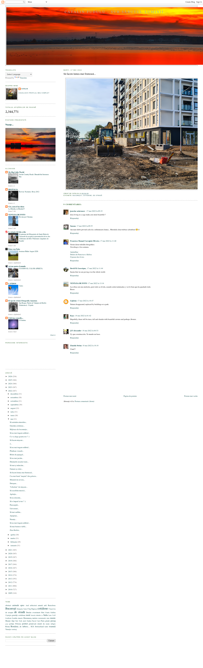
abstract (8, 605)
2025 (10, 380)
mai (12, 419)
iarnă (28, 615)
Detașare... (13, 483)
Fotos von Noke (14, 249)
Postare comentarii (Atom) (84, 401)
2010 (10, 589)
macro (20, 618)
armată (40, 605)
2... (11, 443)
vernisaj (14, 629)
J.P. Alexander (75, 330)
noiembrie (14, 397)
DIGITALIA (13, 189)
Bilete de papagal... (17, 454)
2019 (10, 557)
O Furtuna (22, 320)
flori (42, 612)
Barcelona (52, 605)
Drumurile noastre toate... (19, 461)
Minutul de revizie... (17, 479)
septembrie (14, 404)
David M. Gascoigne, (78, 268)
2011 (10, 586)
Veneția (8, 629)
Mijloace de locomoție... (19, 429)
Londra (14, 618)
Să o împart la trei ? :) (18, 501)
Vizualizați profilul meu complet (34, 93)
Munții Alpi (10, 621)
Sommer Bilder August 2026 (28, 251)
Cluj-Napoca (32, 609)
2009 (10, 593)
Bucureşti (77, 195)
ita (42, 615)
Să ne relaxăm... (15, 497)
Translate (23, 78)
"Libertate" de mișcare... (18, 487)
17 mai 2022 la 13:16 (96, 283)
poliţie (11, 623)
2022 (10, 390)
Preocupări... (14, 505)
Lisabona (8, 618)
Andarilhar (74, 252)
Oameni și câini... (16, 469)
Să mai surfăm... (15, 512)
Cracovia (52, 609)
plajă (6, 624)
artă (45, 605)
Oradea (29, 621)
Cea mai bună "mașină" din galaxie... (23, 476)
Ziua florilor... (15, 530)
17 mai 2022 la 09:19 (94, 211)
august (13, 408)
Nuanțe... (9, 124)
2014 (10, 575)
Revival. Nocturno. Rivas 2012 (29, 192)
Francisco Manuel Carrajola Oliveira (84, 241)
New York (18, 621)
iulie (12, 412)
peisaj (53, 620)
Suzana (73, 226)
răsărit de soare (43, 623)
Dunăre (28, 612)
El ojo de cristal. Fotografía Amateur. (22, 300)
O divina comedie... (15, 318)
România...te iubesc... (20, 626)
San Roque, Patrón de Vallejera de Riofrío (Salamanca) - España (32, 304)
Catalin (24, 89)
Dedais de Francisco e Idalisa (81, 254)
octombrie (14, 401)
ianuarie (13, 545)
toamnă (52, 626)
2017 (10, 564)
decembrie (14, 394)
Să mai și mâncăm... (17, 465)
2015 (10, 571)
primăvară (32, 623)
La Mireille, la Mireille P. (16, 209)
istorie (38, 615)
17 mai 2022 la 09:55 (85, 226)
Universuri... (14, 508)
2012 (10, 582)
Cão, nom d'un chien (16, 206)
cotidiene (87, 195)
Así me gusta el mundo (17, 266)
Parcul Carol (36, 621)
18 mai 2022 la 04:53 (90, 330)
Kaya (72, 315)
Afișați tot (53, 335)
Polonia (18, 623)
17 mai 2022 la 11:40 (108, 241)
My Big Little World (16, 172)
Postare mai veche (191, 396)
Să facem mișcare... (17, 440)
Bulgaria (20, 609)
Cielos (21, 286)
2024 (10, 383)
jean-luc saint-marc (78, 211)
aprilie (13, 534)
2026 (10, 376)
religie (53, 623)
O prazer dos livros (77, 257)
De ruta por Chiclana (25, 217)
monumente (42, 618)
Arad (27, 605)
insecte (33, 615)
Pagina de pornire (130, 396)
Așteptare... (14, 515)
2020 (10, 553)
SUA (32, 626)
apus (22, 605)
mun (48, 618)
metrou (35, 618)
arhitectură (33, 605)
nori (24, 621)
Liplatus (73, 300)
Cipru (25, 609)
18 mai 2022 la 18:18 (90, 345)
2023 (10, 387)
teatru (46, 627)
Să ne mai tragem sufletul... (20, 433)
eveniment (36, 612)
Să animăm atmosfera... (18, 422)
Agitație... (13, 494)
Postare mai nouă (70, 396)
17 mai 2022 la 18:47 (85, 300)
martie (13, 538)
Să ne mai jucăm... (16, 458)
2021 (10, 550)
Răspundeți (74, 218)
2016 (10, 568)
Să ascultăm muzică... (18, 490)
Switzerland (39, 626)
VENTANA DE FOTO (78, 283)
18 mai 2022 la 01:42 (83, 315)
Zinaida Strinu (76, 345)
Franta (47, 612)
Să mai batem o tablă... (18, 526)
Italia (46, 615)
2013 (10, 578)
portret (25, 623)
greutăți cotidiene (18, 615)
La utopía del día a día (17, 232)
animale (15, 605)
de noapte (9, 612)
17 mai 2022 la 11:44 (95, 268)
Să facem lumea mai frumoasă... (80, 73)
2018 (10, 560)
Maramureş (27, 618)
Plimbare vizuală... (17, 451)
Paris (43, 621)
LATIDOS (12, 283)
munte (53, 618)
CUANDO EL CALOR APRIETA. (31, 268)
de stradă (97, 195)
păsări (47, 621)
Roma (7, 626)
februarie (14, 542)
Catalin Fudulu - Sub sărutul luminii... (117, 11)
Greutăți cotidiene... (17, 425)
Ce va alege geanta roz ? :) (19, 436)
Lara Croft (51, 615)
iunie (12, 415)
